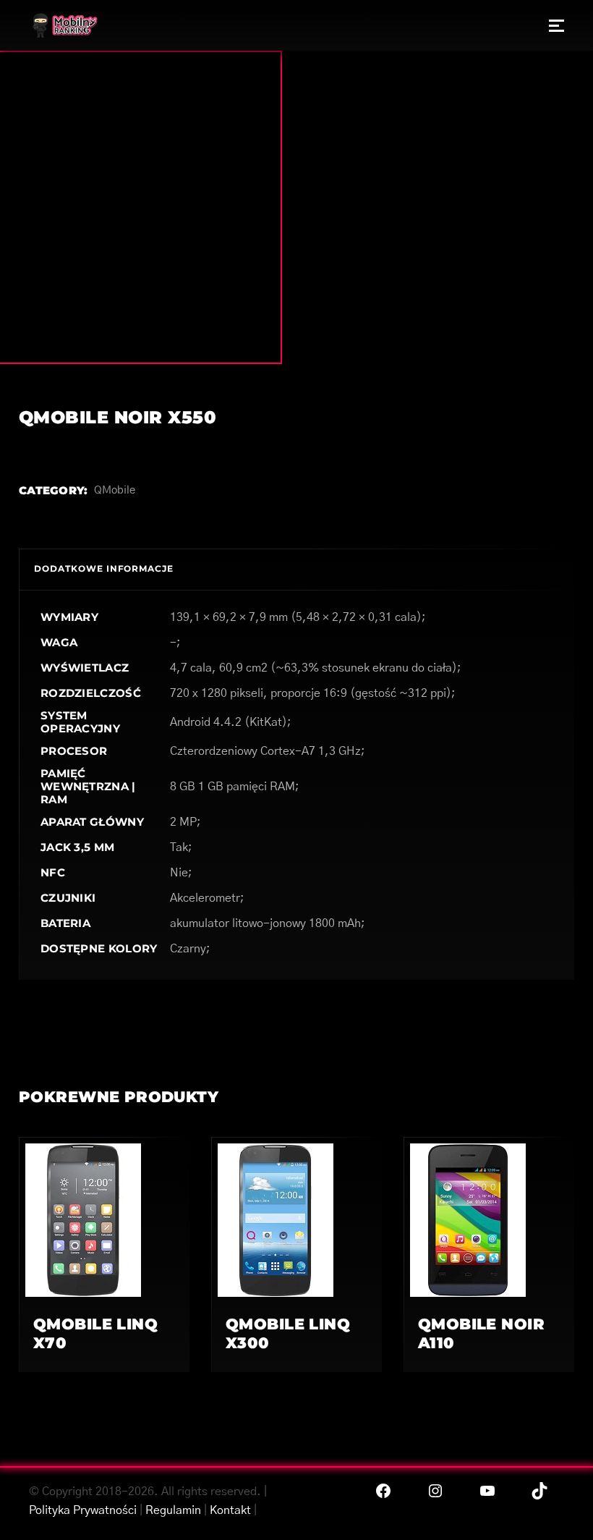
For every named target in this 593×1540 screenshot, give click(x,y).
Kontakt (230, 1510)
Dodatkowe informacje (104, 568)
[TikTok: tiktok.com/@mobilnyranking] (539, 1490)
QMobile (114, 490)
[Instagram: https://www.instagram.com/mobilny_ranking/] (435, 1490)
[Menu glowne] (556, 25)
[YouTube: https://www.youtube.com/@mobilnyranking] (487, 1490)
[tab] (104, 569)
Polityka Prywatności (83, 1510)
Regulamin (173, 1510)
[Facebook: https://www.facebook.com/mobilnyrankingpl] (383, 1490)
